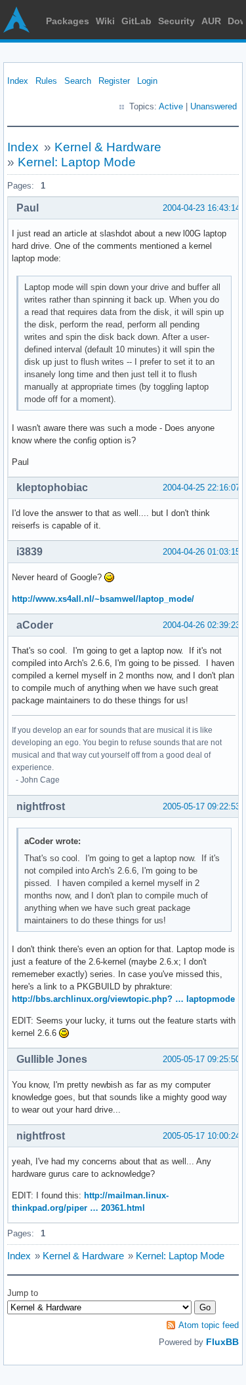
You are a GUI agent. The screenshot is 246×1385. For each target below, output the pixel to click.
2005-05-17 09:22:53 (201, 806)
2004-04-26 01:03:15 (201, 552)
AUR (211, 21)
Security (176, 21)
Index (17, 81)
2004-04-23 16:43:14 (201, 208)
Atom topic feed (208, 1325)
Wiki (105, 21)
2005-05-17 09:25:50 (201, 1059)
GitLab (136, 21)
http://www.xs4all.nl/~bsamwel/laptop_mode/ (103, 599)
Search (77, 81)
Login (147, 81)
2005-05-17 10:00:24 (201, 1136)
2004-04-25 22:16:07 (201, 487)
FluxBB (222, 1342)
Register (114, 81)
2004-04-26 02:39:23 (201, 625)
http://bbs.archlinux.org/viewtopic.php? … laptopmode (123, 999)
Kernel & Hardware (107, 147)
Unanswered (213, 106)
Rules (46, 81)
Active (171, 106)
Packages (67, 21)
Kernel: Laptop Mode (77, 162)
